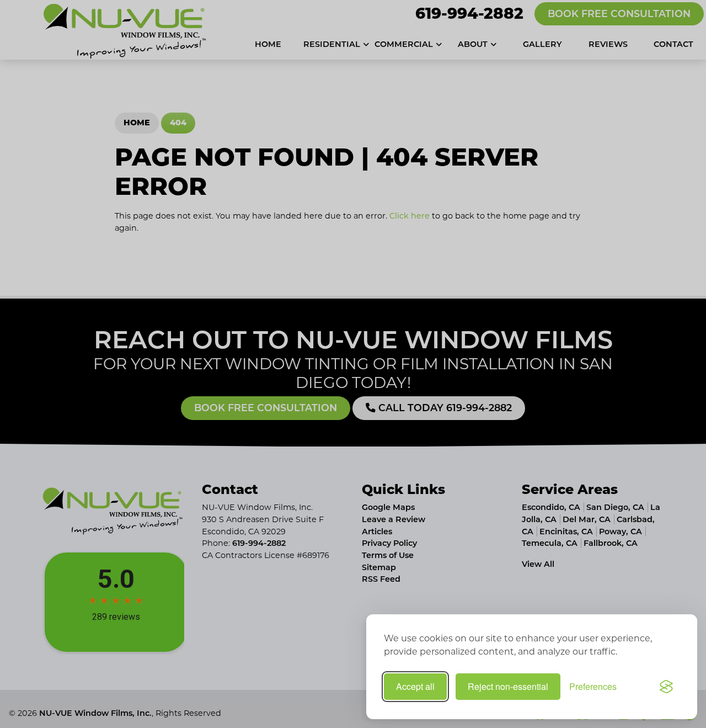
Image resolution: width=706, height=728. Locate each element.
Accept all (415, 686)
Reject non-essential (508, 686)
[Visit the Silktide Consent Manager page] (666, 686)
